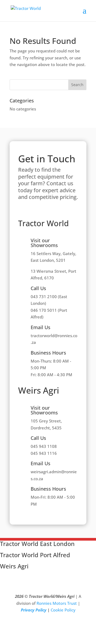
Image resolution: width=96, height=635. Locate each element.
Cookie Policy (63, 610)
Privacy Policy (33, 610)
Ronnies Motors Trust (57, 603)
